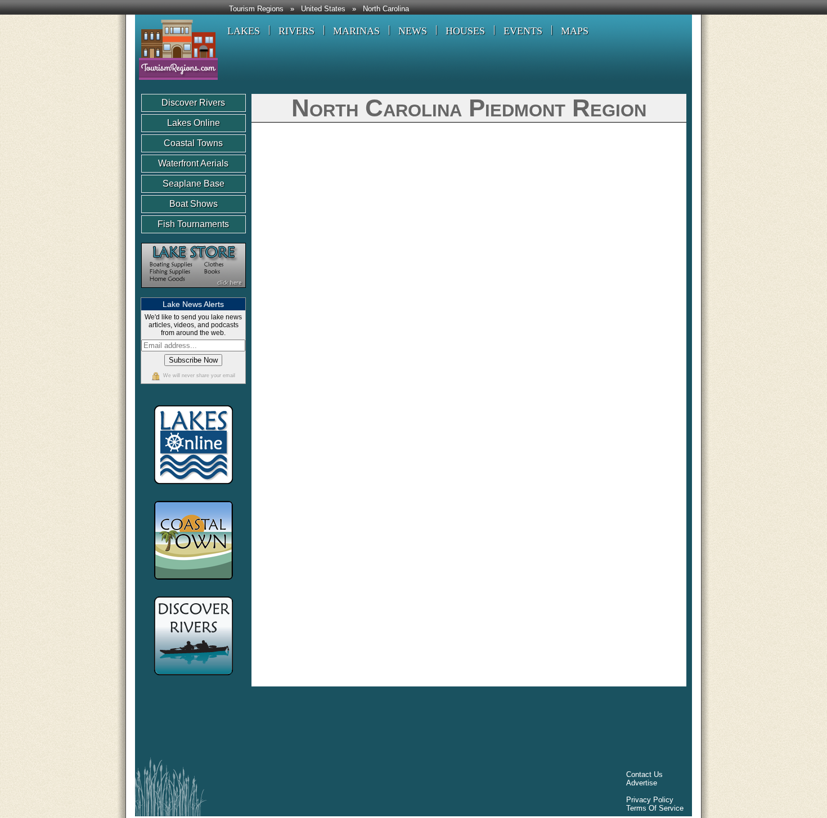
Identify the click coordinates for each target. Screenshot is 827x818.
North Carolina (386, 9)
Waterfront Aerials (193, 163)
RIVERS (296, 31)
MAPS (574, 31)
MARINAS (356, 31)
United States (323, 9)
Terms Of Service (655, 808)
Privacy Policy (649, 800)
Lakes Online (193, 123)
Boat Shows (193, 204)
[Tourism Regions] (176, 84)
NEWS (412, 31)
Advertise (641, 783)
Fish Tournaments (193, 224)
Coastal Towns (193, 143)
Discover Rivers (193, 102)
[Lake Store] (193, 293)
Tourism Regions (256, 9)
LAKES (243, 31)
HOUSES (465, 31)
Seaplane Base (193, 183)
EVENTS (523, 31)
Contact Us (644, 774)
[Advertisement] (345, 724)
